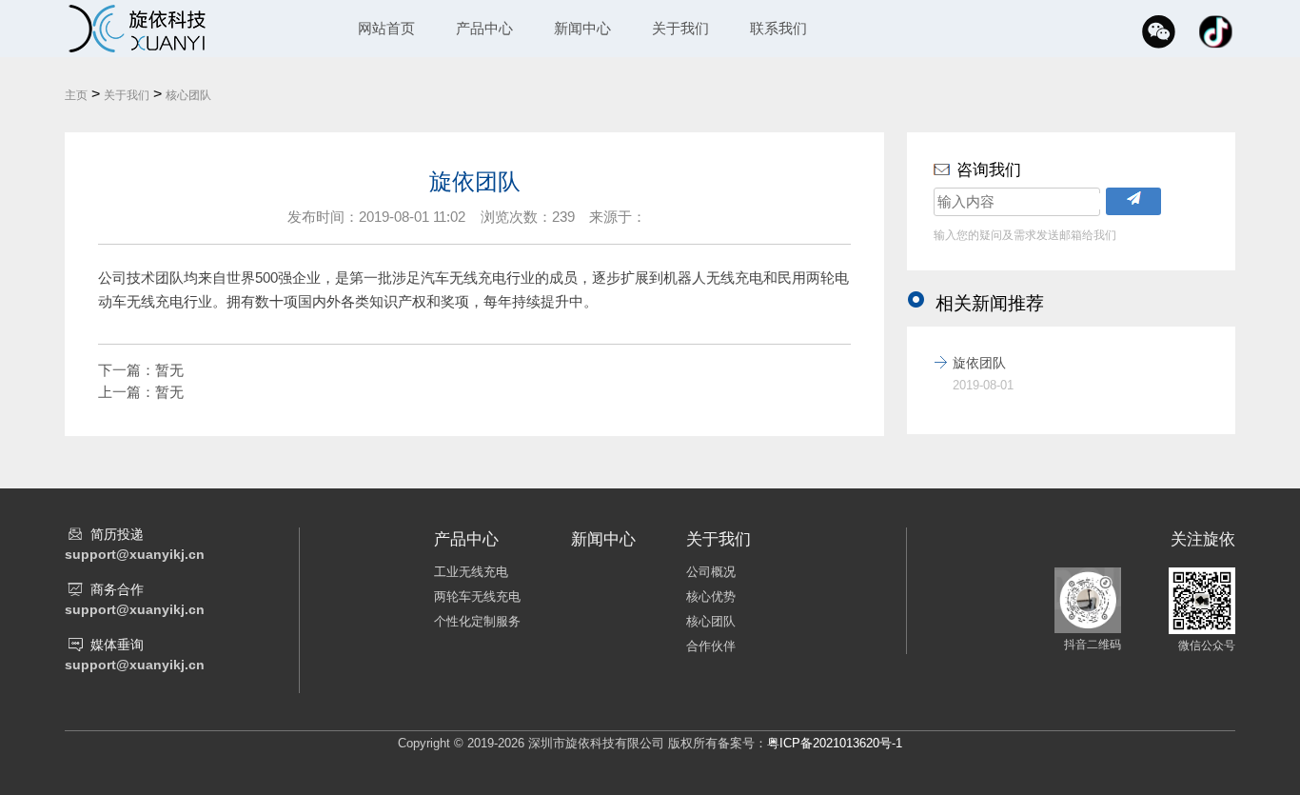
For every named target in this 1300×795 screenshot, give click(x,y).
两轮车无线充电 (477, 596)
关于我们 (680, 28)
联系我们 (778, 28)
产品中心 (484, 28)
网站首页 (386, 28)
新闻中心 (582, 28)
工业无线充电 (471, 572)
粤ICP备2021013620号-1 (834, 743)
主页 (76, 95)
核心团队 (188, 95)
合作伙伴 (711, 646)
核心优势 (711, 596)
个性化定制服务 (477, 621)
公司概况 (711, 572)
